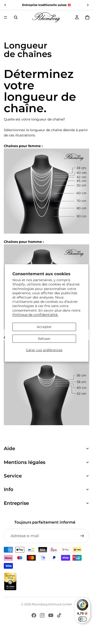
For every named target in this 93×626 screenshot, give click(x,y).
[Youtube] (51, 615)
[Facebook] (34, 615)
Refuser (44, 339)
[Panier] (87, 17)
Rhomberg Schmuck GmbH (52, 604)
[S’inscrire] (82, 536)
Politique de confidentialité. (35, 315)
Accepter (44, 327)
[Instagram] (42, 615)
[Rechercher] (15, 17)
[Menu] (5, 17)
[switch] (82, 619)
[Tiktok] (59, 615)
